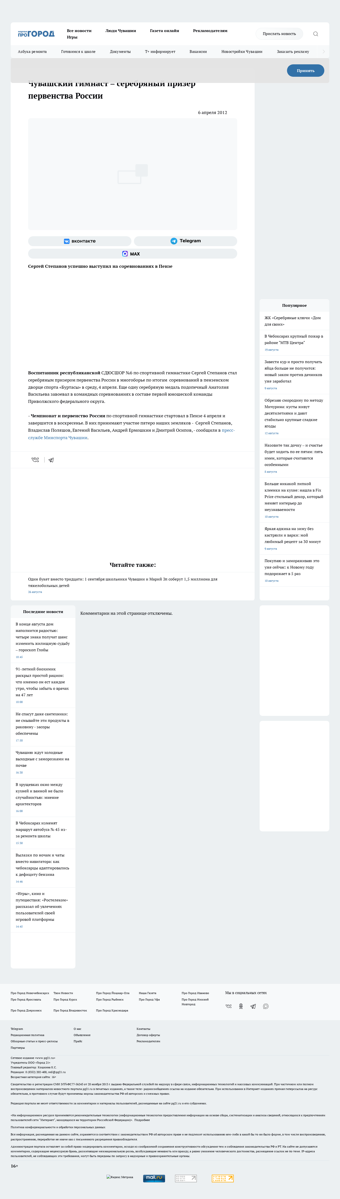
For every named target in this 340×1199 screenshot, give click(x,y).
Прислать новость (279, 33)
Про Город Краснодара (112, 1010)
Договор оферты (148, 1035)
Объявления (82, 1035)
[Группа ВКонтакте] (79, 241)
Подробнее (142, 1120)
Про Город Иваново (195, 993)
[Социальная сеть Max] (132, 254)
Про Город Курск (65, 999)
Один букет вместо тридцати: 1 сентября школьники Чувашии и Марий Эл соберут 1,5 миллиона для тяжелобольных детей (122, 585)
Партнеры (18, 1047)
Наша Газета (147, 993)
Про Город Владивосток (70, 1010)
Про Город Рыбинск (109, 999)
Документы (120, 51)
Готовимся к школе (78, 51)
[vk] (35, 459)
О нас (77, 1029)
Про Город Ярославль (26, 999)
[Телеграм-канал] (185, 241)
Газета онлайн (164, 30)
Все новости (79, 30)
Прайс (78, 1041)
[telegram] (53, 459)
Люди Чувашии (121, 30)
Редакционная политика (27, 1035)
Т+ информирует (160, 51)
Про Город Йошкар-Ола (112, 993)
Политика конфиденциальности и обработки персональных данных (58, 1127)
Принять (306, 70)
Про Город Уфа (149, 999)
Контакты (143, 1029)
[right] (323, 51)
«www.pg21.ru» (45, 1058)
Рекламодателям (210, 30)
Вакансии (198, 51)
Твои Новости (63, 993)
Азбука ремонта (32, 51)
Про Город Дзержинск (26, 1010)
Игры (72, 37)
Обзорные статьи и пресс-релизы (34, 1041)
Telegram (17, 1029)
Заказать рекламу (293, 51)
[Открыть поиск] (316, 34)
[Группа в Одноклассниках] (241, 1006)
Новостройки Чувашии (242, 51)
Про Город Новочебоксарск (30, 993)
